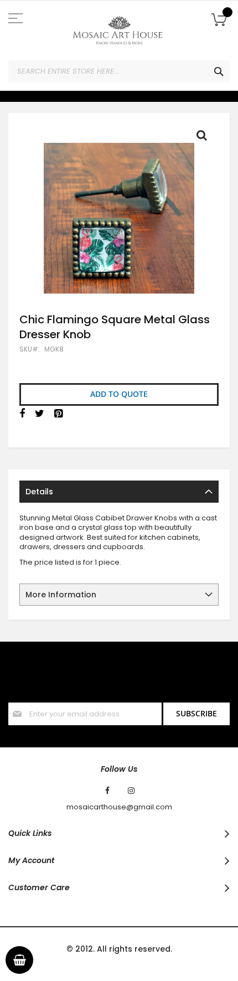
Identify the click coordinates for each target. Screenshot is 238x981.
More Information (60, 594)
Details (39, 491)
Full (204, 138)
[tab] (119, 492)
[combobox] (119, 71)
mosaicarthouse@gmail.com (119, 807)
